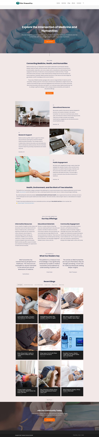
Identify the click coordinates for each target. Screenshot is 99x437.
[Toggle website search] (83, 3)
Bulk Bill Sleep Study (44, 319)
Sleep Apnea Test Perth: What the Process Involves (48, 353)
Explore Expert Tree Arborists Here (26, 203)
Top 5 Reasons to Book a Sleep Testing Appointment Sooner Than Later (48, 391)
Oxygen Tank (65, 357)
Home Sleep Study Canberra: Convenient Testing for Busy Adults (25, 354)
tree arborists (23, 192)
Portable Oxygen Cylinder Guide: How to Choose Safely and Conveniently (71, 354)
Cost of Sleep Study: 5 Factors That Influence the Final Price (25, 317)
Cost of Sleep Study (21, 319)
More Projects (49, 399)
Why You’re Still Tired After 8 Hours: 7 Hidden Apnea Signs (71, 317)
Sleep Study (19, 357)
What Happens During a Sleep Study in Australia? (71, 390)
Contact (82, 435)
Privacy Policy (75, 435)
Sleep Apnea (65, 319)
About (79, 435)
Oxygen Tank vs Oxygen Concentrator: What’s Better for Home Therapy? (26, 391)
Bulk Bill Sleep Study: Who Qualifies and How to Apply (48, 317)
